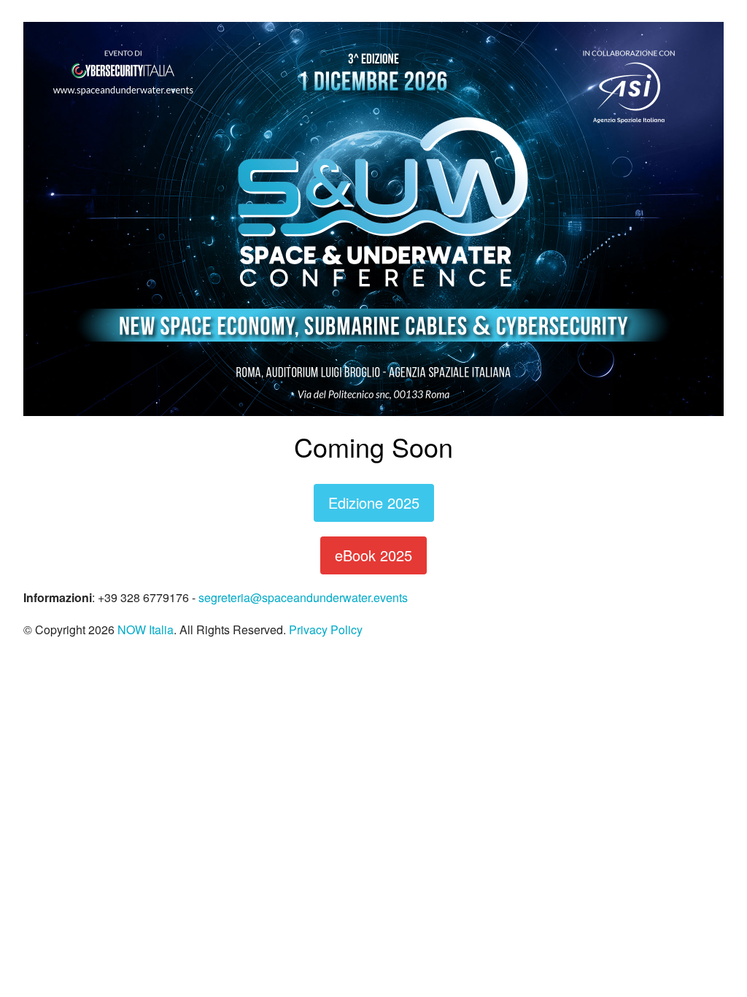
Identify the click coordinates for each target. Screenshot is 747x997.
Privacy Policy (326, 629)
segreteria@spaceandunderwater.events (303, 597)
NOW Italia (145, 629)
